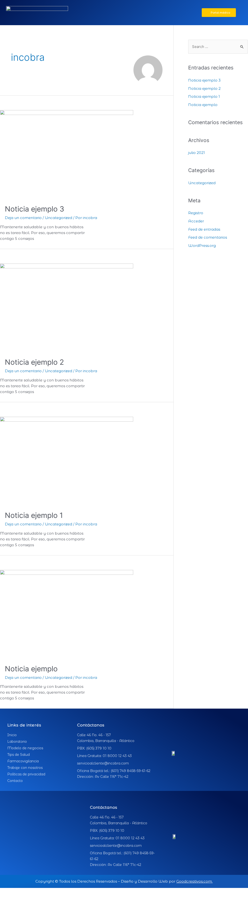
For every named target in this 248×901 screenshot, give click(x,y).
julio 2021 (196, 152)
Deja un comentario (23, 217)
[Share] (30, 892)
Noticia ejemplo (31, 668)
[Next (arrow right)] (30, 898)
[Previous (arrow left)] (9, 898)
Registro (195, 213)
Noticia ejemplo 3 (34, 208)
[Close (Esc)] (9, 892)
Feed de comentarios (207, 237)
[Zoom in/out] (70, 892)
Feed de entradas (204, 229)
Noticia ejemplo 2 (34, 362)
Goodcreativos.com (194, 881)
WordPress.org (202, 245)
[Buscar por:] (218, 46)
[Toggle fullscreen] (50, 892)
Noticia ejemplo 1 (34, 515)
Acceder (196, 221)
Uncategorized (58, 217)
